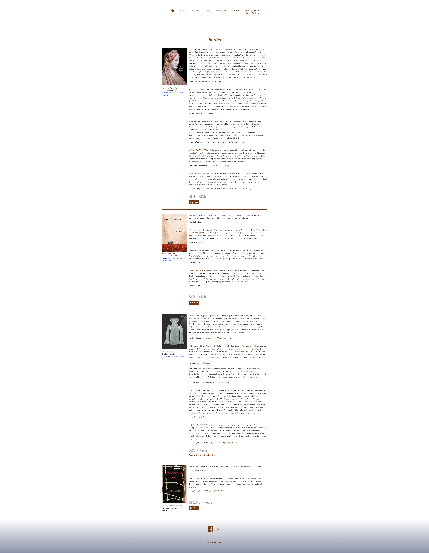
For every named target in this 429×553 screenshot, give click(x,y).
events (207, 11)
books (183, 11)
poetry (195, 11)
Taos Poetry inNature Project (252, 12)
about (236, 11)
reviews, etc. (222, 11)
